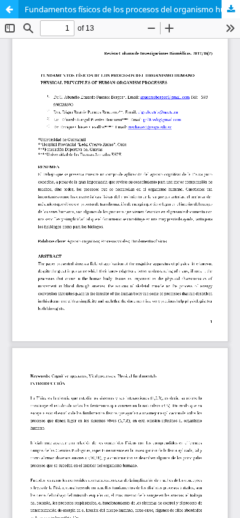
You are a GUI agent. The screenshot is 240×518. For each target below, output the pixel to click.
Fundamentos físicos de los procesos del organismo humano (132, 9)
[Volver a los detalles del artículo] (9, 9)
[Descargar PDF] (231, 9)
